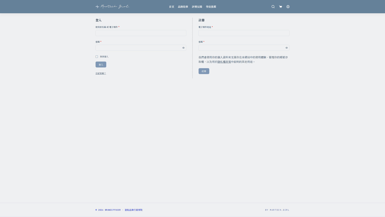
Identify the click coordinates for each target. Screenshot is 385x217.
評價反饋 (197, 6)
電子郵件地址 (206, 26)
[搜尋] (273, 6)
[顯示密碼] (183, 48)
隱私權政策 (224, 62)
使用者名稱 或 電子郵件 (107, 26)
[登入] (288, 6)
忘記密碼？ (100, 73)
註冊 (204, 71)
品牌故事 (183, 6)
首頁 (171, 6)
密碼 (98, 41)
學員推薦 (211, 6)
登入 (101, 64)
